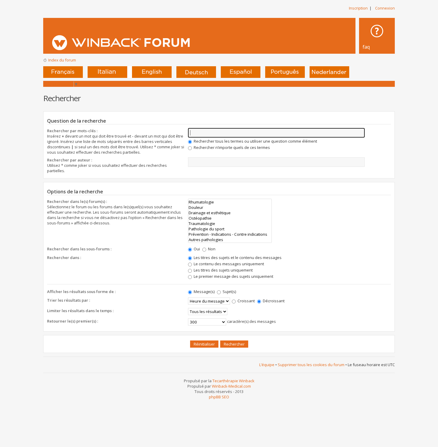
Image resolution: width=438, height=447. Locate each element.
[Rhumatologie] (230, 202)
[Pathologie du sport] (230, 229)
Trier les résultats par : (68, 300)
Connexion (385, 8)
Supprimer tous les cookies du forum (311, 364)
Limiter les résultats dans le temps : (80, 310)
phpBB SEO (219, 397)
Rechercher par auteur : (69, 160)
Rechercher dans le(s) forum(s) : (77, 201)
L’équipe (266, 364)
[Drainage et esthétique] (230, 212)
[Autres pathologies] (230, 239)
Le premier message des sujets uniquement (233, 276)
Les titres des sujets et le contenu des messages (237, 257)
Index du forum (62, 60)
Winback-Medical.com (231, 386)
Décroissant (273, 300)
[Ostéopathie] (230, 218)
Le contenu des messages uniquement (228, 263)
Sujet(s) (229, 291)
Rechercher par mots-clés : (72, 130)
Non (211, 249)
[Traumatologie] (230, 223)
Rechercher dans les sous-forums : (79, 249)
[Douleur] (230, 207)
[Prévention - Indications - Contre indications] (230, 234)
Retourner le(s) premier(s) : (72, 321)
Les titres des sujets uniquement (223, 270)
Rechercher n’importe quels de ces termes (231, 147)
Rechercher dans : (64, 257)
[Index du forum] (151, 42)
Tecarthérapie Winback (233, 380)
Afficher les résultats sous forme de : (81, 291)
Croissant (246, 300)
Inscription (358, 8)
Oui (196, 249)
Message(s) (204, 291)
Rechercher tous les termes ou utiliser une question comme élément (255, 141)
